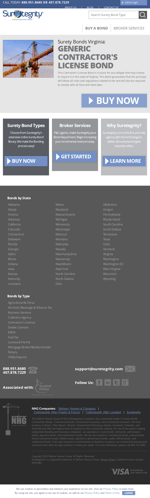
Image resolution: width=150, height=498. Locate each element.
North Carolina (65, 274)
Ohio (59, 284)
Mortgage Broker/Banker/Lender (29, 347)
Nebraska (62, 244)
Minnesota (63, 224)
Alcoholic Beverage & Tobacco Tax (30, 308)
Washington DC (113, 264)
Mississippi (63, 229)
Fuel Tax (13, 337)
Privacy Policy (108, 459)
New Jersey (63, 259)
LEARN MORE (125, 160)
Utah (106, 244)
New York (62, 269)
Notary (12, 352)
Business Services (19, 312)
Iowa (11, 269)
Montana (62, 239)
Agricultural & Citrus (21, 303)
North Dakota (65, 279)
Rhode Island (111, 219)
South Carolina (113, 224)
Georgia (13, 249)
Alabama (14, 205)
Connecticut (16, 234)
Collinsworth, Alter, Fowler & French (57, 412)
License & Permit (19, 342)
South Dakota (112, 229)
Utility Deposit (17, 357)
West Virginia (111, 269)
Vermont (109, 249)
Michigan (62, 219)
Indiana (13, 264)
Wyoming (109, 279)
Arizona (13, 214)
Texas (106, 239)
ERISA (11, 332)
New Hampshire (66, 254)
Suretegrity (134, 412)
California (14, 224)
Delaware (14, 239)
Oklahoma (110, 205)
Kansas (13, 274)
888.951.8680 (32, 2)
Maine (60, 205)
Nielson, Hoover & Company (77, 408)
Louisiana (14, 284)
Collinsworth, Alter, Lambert (103, 412)
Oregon (108, 209)
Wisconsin (110, 274)
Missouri (61, 234)
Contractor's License (21, 322)
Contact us (111, 7)
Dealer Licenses (18, 327)
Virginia (108, 254)
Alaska (12, 209)
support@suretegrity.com (99, 368)
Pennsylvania (111, 214)
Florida (12, 244)
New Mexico (63, 264)
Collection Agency (19, 317)
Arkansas (14, 219)
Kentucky (14, 279)
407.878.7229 (59, 2)
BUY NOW (117, 100)
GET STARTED (76, 156)
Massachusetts (65, 214)
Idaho (12, 254)
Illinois (12, 259)
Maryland (62, 209)
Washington (111, 259)
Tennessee (110, 234)
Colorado (14, 229)
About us (70, 7)
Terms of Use (112, 493)
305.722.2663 (138, 445)
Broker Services (129, 28)
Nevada (61, 249)
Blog (90, 7)
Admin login (131, 2)
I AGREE (128, 493)
